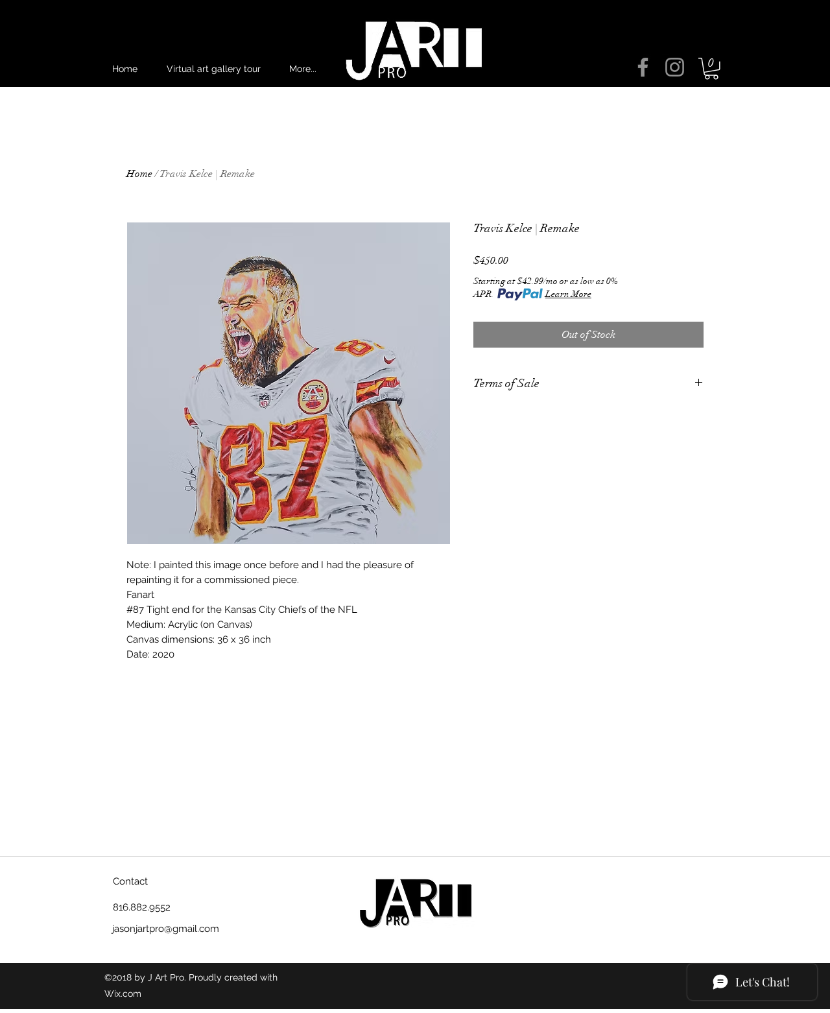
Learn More (568, 294)
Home (139, 173)
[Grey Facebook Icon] (643, 67)
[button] (711, 69)
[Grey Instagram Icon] (674, 67)
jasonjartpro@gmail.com (165, 929)
